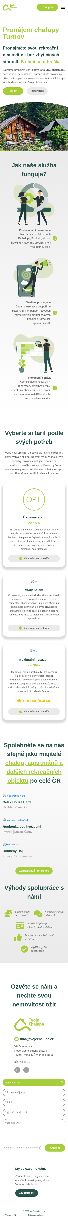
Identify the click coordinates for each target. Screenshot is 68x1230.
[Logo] (10, 7)
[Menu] (63, 7)
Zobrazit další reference (34, 870)
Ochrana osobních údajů (49, 1220)
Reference (37, 90)
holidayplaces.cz (54, 1215)
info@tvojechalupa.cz (37, 1039)
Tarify (13, 90)
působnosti (22, 1215)
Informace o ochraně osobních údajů (22, 1147)
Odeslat (55, 1147)
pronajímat (47, 7)
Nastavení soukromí (24, 1220)
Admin (8, 1220)
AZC (38, 1224)
